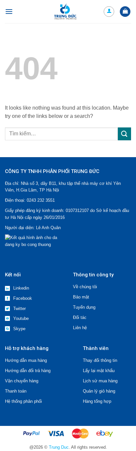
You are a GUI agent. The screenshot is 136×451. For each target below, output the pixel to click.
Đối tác (79, 317)
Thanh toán (15, 391)
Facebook (22, 298)
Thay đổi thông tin (100, 360)
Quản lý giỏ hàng (99, 391)
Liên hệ (80, 327)
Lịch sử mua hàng (100, 380)
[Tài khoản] (109, 11)
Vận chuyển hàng (21, 380)
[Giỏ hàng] (125, 11)
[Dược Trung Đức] (65, 11)
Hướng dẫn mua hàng (26, 360)
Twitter (19, 308)
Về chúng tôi (85, 286)
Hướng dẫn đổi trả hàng (28, 370)
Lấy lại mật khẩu (99, 370)
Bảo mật (81, 297)
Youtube (21, 318)
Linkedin (21, 288)
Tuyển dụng (84, 307)
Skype (19, 328)
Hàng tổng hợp (97, 401)
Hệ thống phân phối (23, 401)
